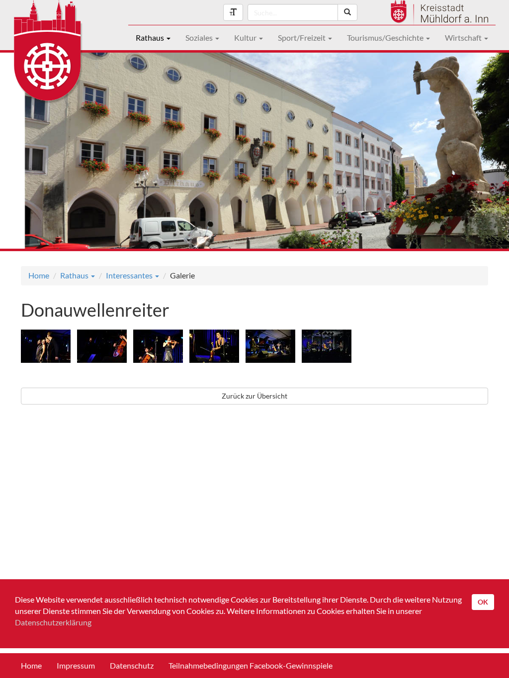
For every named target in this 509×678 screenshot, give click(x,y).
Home (38, 275)
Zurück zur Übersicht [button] (254, 396)
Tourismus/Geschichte (386, 37)
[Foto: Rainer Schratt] (48, 347)
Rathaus (151, 37)
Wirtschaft (464, 37)
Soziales (199, 37)
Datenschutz (132, 665)
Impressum (76, 665)
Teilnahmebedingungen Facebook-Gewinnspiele (251, 665)
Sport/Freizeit (302, 37)
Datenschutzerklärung (53, 622)
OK (483, 602)
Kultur (246, 37)
